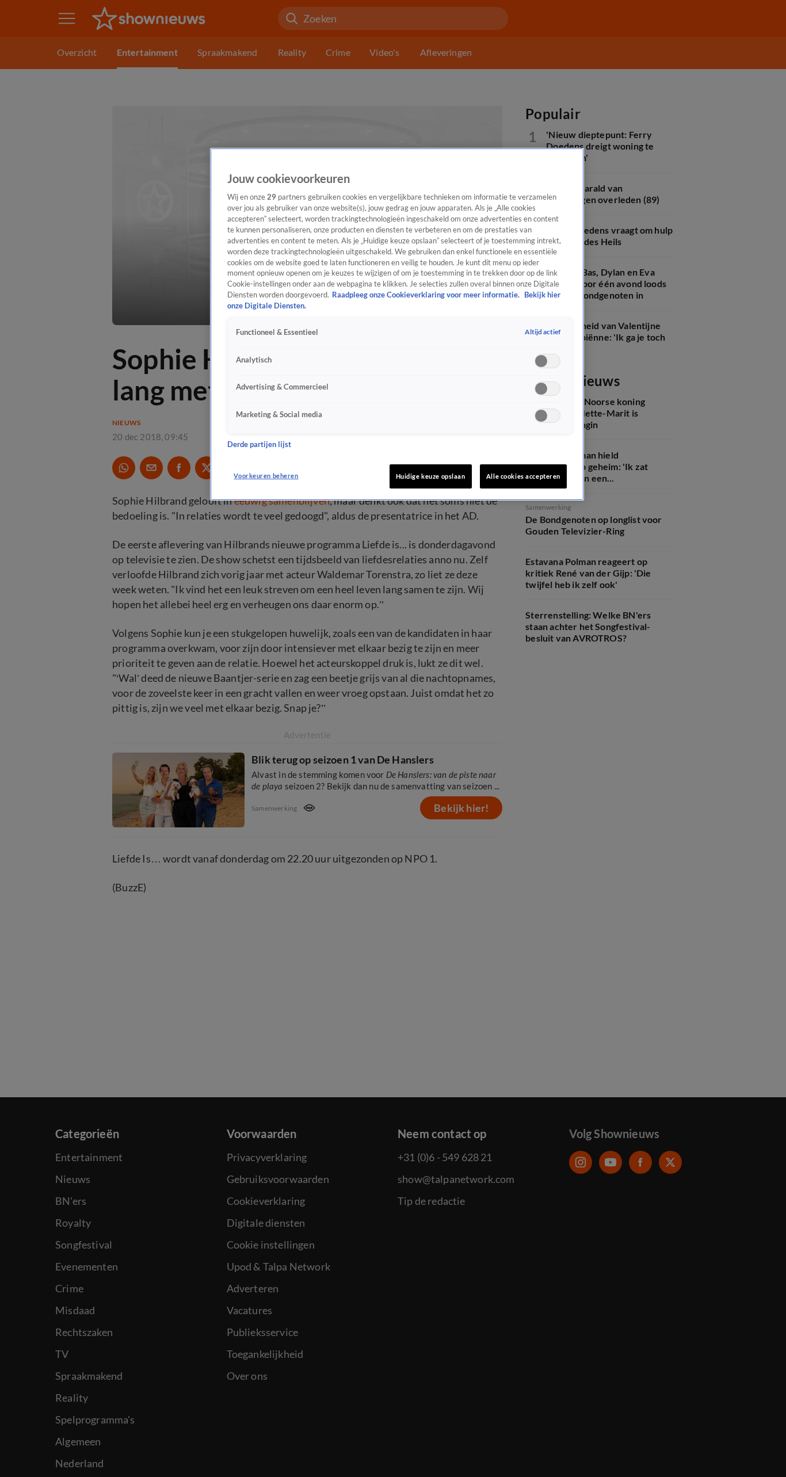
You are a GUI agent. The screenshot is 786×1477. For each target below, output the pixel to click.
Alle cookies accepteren (523, 476)
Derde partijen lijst (259, 444)
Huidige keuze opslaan (431, 476)
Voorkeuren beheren (266, 475)
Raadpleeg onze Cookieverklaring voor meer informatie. (426, 295)
